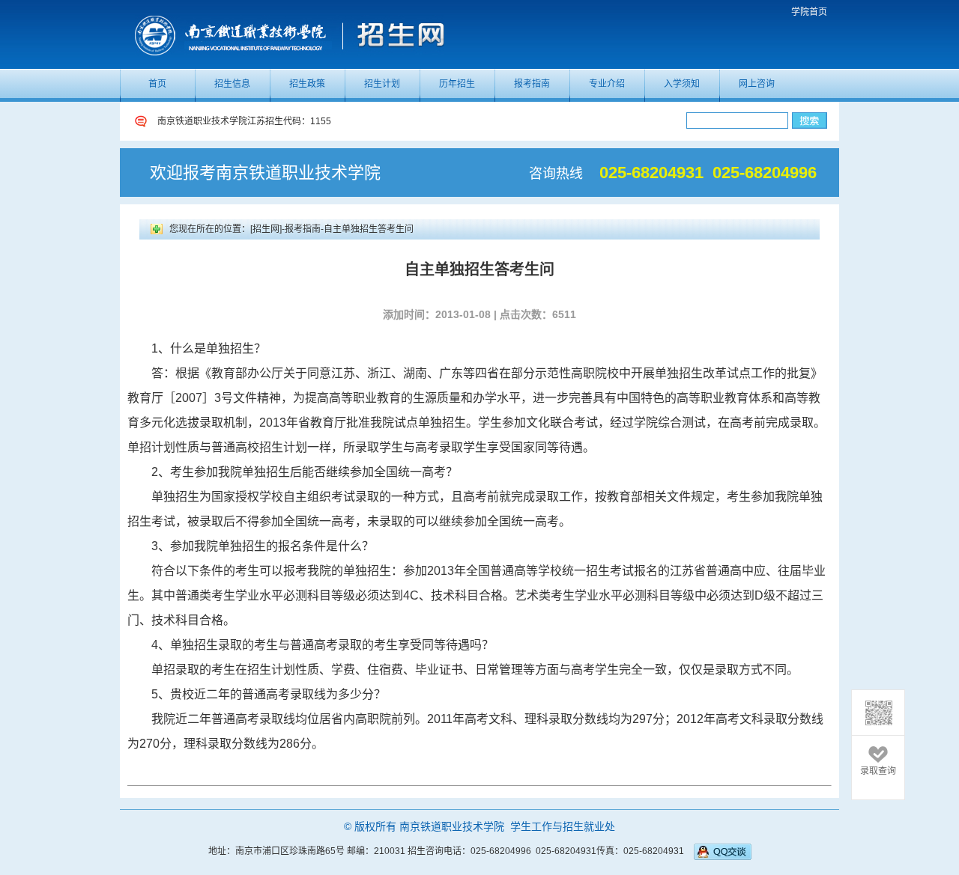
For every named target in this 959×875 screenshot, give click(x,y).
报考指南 (532, 84)
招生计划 (382, 84)
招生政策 (307, 84)
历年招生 (457, 84)
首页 (157, 84)
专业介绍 (607, 84)
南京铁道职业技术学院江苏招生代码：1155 (244, 130)
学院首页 (809, 12)
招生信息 (232, 84)
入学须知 (682, 84)
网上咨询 (757, 84)
